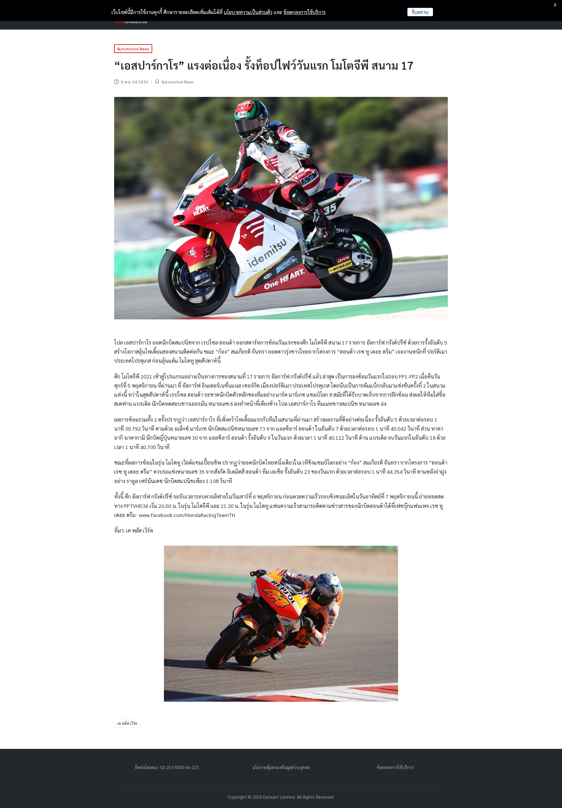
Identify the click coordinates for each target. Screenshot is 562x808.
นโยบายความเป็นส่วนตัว (248, 12)
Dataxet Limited (279, 797)
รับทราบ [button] (420, 12)
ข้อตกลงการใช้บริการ (395, 767)
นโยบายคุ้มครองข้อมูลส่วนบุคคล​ (281, 767)
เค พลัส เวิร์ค (127, 723)
